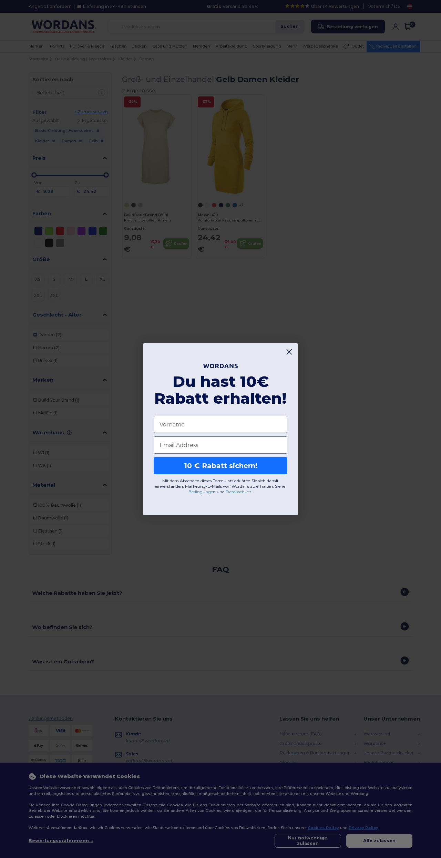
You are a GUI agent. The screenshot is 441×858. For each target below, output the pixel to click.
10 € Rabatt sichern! (220, 466)
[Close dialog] (289, 352)
